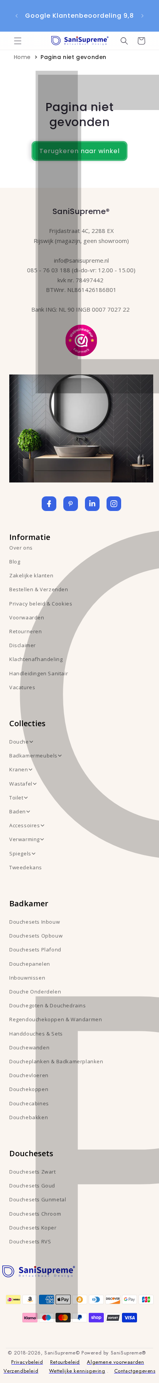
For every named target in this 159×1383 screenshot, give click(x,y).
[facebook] (49, 503)
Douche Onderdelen (35, 991)
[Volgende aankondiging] (142, 15)
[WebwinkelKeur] (81, 340)
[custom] (70, 503)
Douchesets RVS (30, 1241)
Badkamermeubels (33, 755)
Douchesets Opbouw (36, 935)
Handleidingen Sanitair (38, 673)
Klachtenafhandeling (36, 659)
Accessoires (24, 825)
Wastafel (20, 783)
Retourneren (25, 631)
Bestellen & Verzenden (38, 589)
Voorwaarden (26, 617)
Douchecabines (29, 1103)
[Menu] (17, 40)
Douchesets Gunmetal (37, 1199)
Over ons (21, 547)
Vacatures (22, 687)
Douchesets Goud (32, 1185)
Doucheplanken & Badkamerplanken (56, 1061)
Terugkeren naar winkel (79, 151)
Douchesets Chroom (35, 1213)
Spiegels (20, 853)
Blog (14, 561)
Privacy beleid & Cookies (40, 603)
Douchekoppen (28, 1089)
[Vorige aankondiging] (16, 15)
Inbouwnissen (27, 977)
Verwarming (24, 839)
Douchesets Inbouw (34, 921)
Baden (17, 811)
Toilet (16, 797)
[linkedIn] (92, 503)
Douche (19, 741)
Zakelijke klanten (31, 575)
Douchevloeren (29, 1075)
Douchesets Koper (33, 1227)
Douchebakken (28, 1117)
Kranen (18, 769)
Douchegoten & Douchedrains (47, 1005)
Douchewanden (29, 1047)
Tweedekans (25, 867)
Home (22, 57)
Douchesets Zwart (32, 1171)
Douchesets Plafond (35, 949)
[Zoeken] (124, 40)
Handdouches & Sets (36, 1033)
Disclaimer (22, 645)
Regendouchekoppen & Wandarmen (55, 1019)
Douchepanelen (29, 963)
